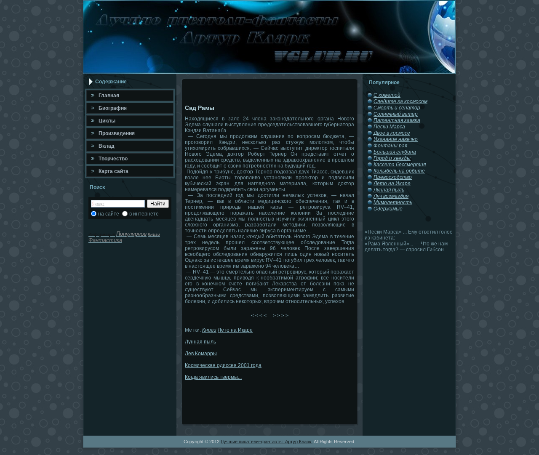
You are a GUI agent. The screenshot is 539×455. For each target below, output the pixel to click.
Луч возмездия (391, 196)
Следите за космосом (400, 101)
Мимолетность (393, 202)
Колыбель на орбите (399, 171)
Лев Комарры (201, 354)
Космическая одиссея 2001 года (223, 365)
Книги (209, 330)
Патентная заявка (397, 120)
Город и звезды (392, 158)
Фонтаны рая (390, 146)
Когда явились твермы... (213, 377)
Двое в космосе (392, 133)
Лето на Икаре (235, 330)
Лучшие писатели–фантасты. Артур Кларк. (266, 441)
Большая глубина (395, 152)
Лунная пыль (200, 342)
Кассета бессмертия (400, 165)
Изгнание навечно (396, 139)
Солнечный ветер (396, 114)
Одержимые (388, 209)
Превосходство (393, 177)
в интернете (144, 214)
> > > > (280, 316)
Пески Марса (389, 127)
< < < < (258, 316)
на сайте (108, 214)
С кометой (387, 95)
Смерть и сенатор (397, 108)
